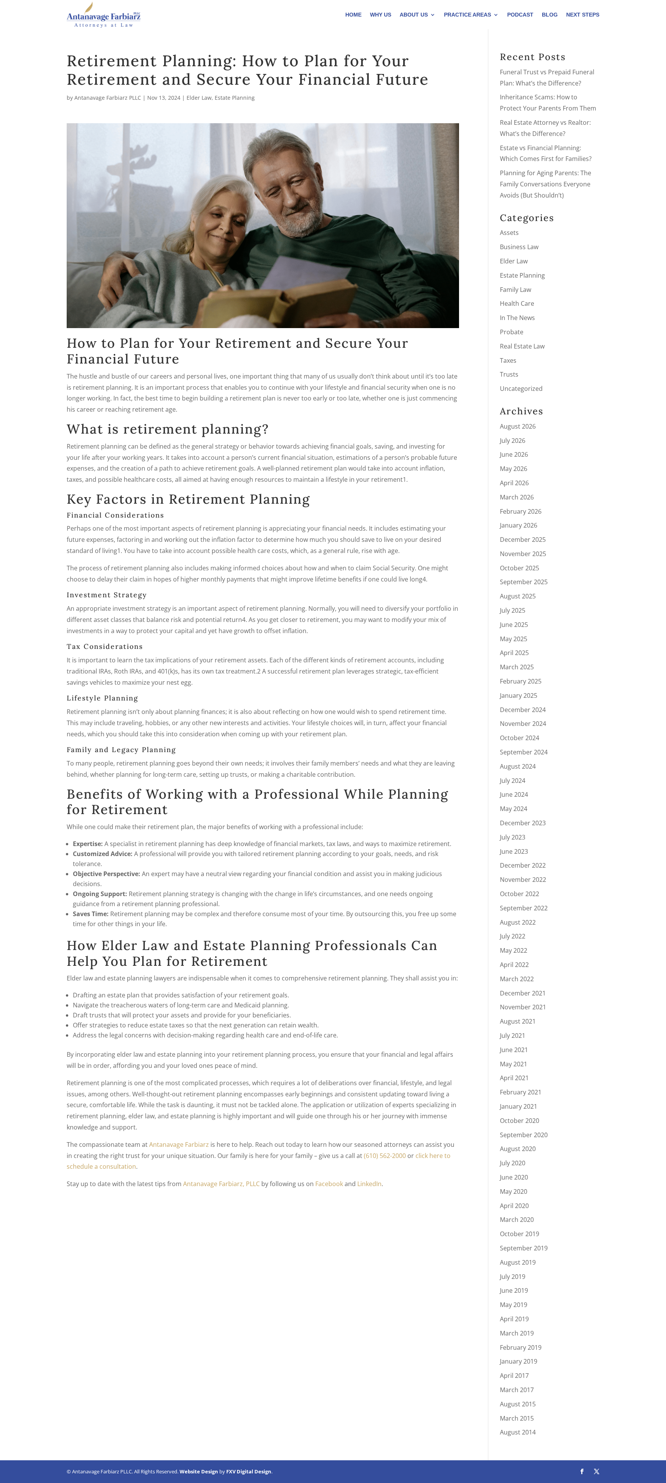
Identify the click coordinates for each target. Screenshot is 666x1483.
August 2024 (518, 766)
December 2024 (523, 709)
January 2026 (518, 525)
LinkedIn (369, 1184)
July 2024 (512, 780)
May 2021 (513, 1064)
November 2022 (523, 879)
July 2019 (512, 1276)
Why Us (380, 15)
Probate (511, 332)
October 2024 (519, 738)
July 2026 (512, 440)
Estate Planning (235, 97)
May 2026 (513, 468)
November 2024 (523, 723)
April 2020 (514, 1205)
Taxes (508, 360)
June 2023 (514, 851)
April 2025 (514, 652)
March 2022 (517, 979)
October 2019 (519, 1234)
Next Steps (582, 15)
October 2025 (519, 568)
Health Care (517, 303)
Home (353, 15)
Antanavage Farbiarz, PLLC (221, 1184)
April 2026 (514, 483)
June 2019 (514, 1290)
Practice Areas (467, 15)
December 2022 (523, 865)
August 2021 (518, 1021)
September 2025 (524, 582)
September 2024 (524, 752)
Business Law (519, 247)
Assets (509, 232)
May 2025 (513, 639)
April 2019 (514, 1319)
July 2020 (512, 1163)
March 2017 (517, 1390)
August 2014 (518, 1432)
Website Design (199, 1471)
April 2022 (514, 964)
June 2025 (514, 624)
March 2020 (517, 1219)
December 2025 (523, 539)
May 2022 (513, 950)
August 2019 (518, 1262)
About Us (414, 15)
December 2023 (523, 823)
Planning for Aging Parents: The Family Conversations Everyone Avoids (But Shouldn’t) (545, 184)
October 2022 (519, 894)
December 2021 (523, 993)
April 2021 (514, 1078)
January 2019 (518, 1361)
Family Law (515, 289)
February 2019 (521, 1347)
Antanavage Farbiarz (179, 1144)
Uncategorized (521, 388)
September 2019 (524, 1248)
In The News (517, 317)
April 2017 (514, 1375)
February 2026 (521, 511)
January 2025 (518, 695)
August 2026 (518, 426)
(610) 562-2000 (385, 1155)
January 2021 (518, 1106)
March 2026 (517, 497)
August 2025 (518, 596)
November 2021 (523, 1007)
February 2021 (521, 1092)
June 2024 (514, 794)
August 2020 (518, 1149)
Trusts (509, 374)
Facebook (329, 1184)
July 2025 (512, 610)
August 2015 (518, 1404)
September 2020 (524, 1135)
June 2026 (514, 454)
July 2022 (512, 936)
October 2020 (519, 1120)
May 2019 (513, 1304)
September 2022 (524, 908)
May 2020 (513, 1191)
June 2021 (514, 1050)
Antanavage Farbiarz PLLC (107, 97)
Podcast (520, 15)
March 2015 (517, 1418)
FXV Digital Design (248, 1471)
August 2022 (518, 922)
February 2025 (521, 681)
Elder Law (199, 97)
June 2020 (514, 1177)
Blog (550, 15)
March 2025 (517, 667)
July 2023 (512, 837)
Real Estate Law (522, 346)
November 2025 (523, 554)
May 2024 (513, 808)
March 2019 (517, 1333)
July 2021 (512, 1035)
